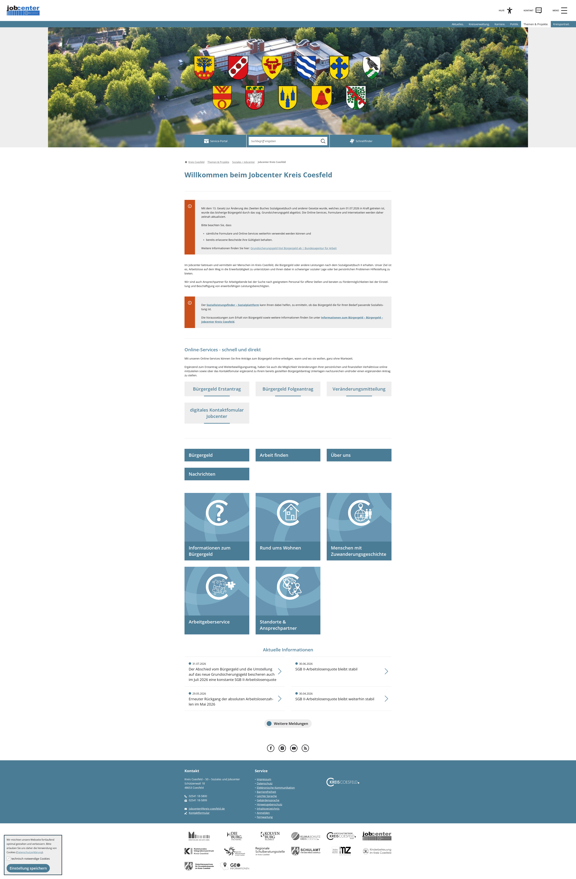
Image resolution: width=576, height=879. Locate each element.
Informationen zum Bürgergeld (210, 551)
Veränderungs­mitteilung (359, 389)
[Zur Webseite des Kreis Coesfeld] (342, 785)
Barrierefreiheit (266, 792)
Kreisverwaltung (479, 24)
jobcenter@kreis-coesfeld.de (207, 808)
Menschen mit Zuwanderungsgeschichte (358, 551)
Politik (514, 24)
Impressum (264, 779)
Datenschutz (264, 783)
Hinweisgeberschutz (269, 804)
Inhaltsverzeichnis (268, 808)
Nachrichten (202, 474)
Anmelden (263, 813)
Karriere (500, 24)
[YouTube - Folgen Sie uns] (293, 748)
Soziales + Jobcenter (243, 162)
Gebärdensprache (268, 800)
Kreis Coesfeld (196, 162)
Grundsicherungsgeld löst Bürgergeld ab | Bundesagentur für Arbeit (293, 248)
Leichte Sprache (267, 796)
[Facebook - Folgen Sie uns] (270, 748)
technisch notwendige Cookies (30, 858)
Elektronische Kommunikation (276, 787)
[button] (559, 10)
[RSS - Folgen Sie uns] (305, 748)
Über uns (341, 455)
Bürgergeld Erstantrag (217, 389)
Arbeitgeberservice (209, 622)
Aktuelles (457, 24)
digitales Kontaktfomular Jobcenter (217, 413)
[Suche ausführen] (323, 141)
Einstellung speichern (28, 868)
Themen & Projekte (536, 24)
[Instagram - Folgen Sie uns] (282, 748)
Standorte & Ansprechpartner (278, 625)
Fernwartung (265, 817)
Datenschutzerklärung (29, 852)
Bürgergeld (201, 455)
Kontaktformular (199, 813)
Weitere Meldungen (291, 723)
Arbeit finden (274, 455)
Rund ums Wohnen (280, 548)
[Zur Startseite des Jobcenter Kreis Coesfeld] (23, 10)
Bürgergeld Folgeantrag (287, 389)
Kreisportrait (561, 24)
